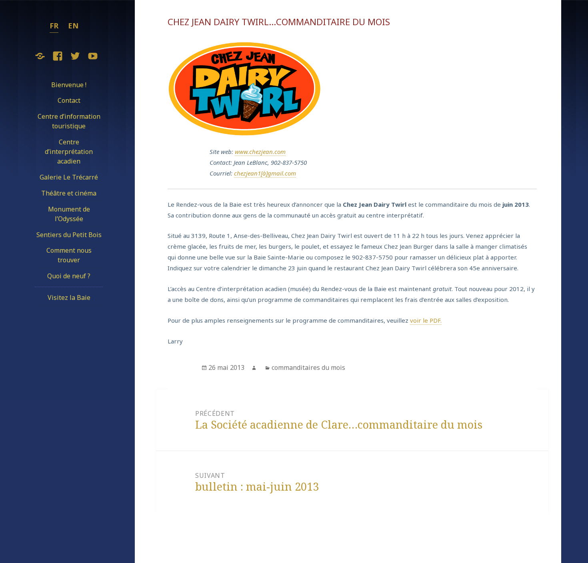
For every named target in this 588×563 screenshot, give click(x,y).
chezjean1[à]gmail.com (265, 173)
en (73, 25)
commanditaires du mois (308, 367)
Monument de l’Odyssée (69, 214)
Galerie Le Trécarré (69, 177)
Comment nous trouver (69, 255)
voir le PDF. (426, 320)
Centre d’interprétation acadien (69, 152)
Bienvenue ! (68, 84)
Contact (69, 100)
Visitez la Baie (69, 297)
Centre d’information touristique (69, 121)
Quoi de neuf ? (68, 276)
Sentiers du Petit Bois (69, 234)
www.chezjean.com (260, 152)
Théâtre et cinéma (68, 193)
